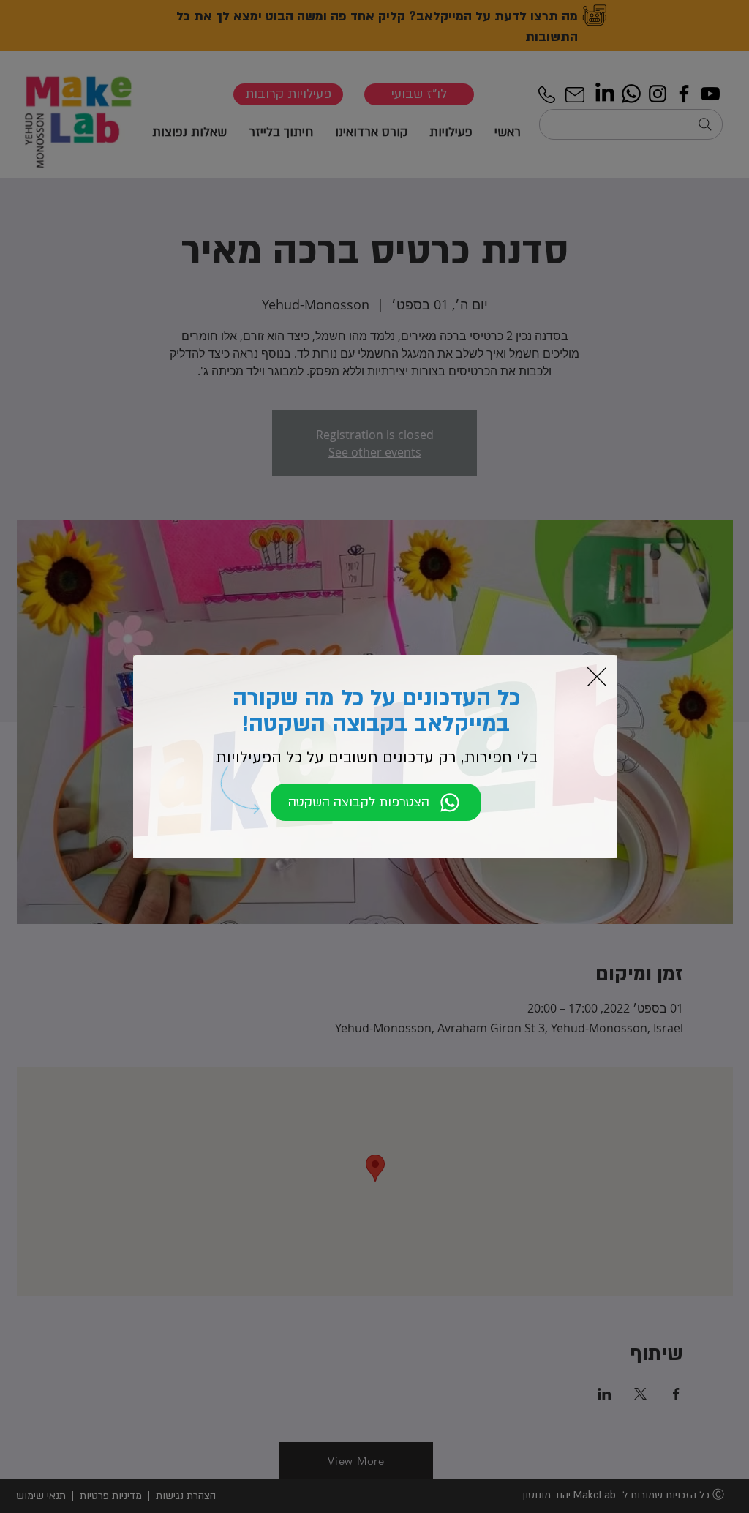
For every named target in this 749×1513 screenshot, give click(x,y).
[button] (596, 677)
